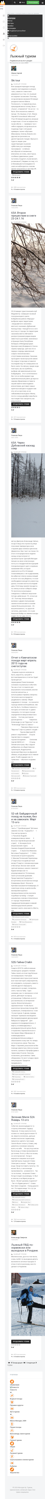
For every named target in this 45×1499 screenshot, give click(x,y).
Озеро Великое (19, 1205)
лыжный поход (19, 1072)
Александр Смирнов (19, 1237)
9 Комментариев (19, 419)
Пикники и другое (16, 1405)
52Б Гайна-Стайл (21, 962)
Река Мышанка (26, 922)
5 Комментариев (19, 790)
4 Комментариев (19, 189)
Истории (2, 21)
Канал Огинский (19, 924)
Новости (13, 1390)
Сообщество (2, 33)
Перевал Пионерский (21, 768)
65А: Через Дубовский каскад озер (23, 445)
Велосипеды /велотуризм (20, 1434)
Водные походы (16, 1399)
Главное (2, 15)
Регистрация (33, 2)
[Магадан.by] (2, 2)
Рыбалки (13, 1466)
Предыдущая (17, 1363)
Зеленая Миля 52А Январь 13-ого (23, 1118)
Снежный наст (19, 1079)
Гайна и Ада (24, 1207)
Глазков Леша (16, 205)
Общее (12, 1447)
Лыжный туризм (23, 56)
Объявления (14, 1385)
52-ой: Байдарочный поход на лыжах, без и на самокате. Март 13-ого (24, 818)
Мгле (16, 1202)
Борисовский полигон (22, 1074)
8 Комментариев (19, 634)
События (2, 27)
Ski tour (15, 80)
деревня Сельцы (20, 919)
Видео (2, 45)
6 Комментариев (19, 939)
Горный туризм (16, 1440)
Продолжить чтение (21, 172)
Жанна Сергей (16, 73)
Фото (2, 39)
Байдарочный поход (21, 917)
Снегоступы (30, 1077)
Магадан (17, 175)
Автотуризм (15, 1412)
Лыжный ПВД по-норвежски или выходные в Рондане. (24, 1247)
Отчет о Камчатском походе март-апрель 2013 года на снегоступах (24, 662)
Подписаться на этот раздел (21, 61)
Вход (23, 2)
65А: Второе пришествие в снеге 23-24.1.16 (23, 215)
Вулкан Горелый (30, 776)
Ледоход (17, 1077)
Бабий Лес (26, 1202)
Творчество (14, 1473)
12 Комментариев (20, 1221)
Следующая (31, 1363)
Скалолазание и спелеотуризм (22, 1460)
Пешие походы (15, 1427)
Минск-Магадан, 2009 (18, 1421)
